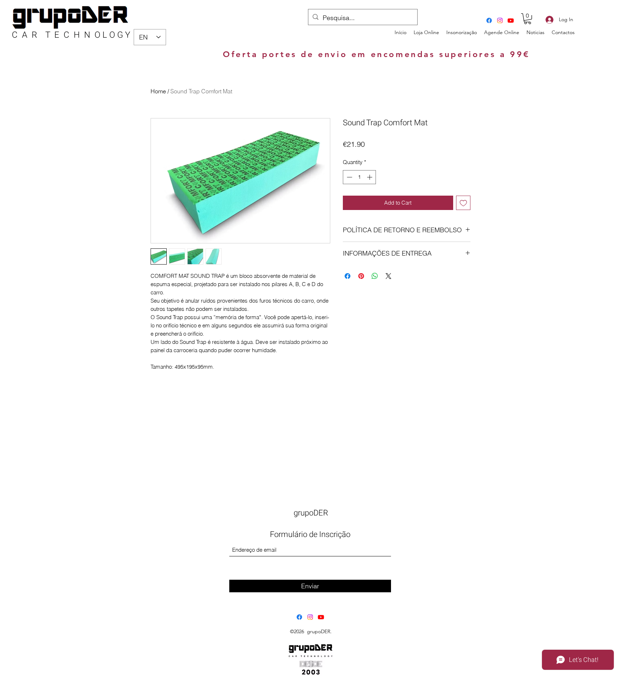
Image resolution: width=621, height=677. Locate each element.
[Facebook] (489, 20)
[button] (527, 18)
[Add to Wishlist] (463, 203)
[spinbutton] (359, 177)
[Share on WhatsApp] (375, 276)
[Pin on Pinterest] (361, 276)
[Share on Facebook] (347, 276)
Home (158, 91)
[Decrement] (349, 177)
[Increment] (370, 177)
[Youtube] (510, 20)
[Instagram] (499, 20)
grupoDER (311, 513)
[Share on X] (388, 276)
